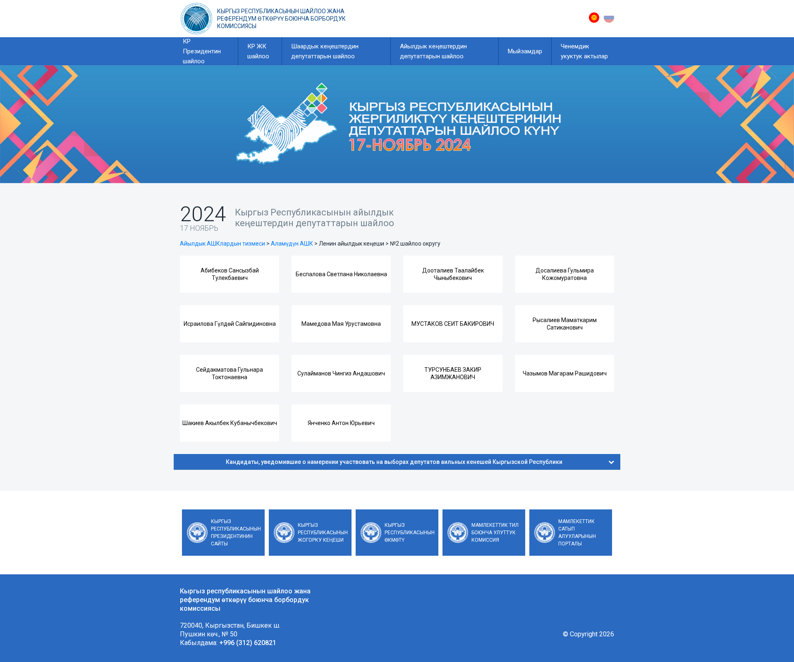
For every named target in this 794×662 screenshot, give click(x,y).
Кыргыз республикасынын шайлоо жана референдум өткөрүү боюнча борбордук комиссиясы (281, 18)
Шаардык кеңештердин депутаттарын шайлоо (325, 51)
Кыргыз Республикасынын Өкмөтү (410, 532)
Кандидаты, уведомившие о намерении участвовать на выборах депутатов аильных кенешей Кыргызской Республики (394, 462)
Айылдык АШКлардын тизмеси (222, 243)
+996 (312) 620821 (247, 643)
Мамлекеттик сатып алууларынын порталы (577, 533)
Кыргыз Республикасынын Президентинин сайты (236, 533)
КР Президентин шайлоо (202, 51)
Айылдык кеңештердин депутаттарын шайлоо (433, 51)
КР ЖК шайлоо (258, 51)
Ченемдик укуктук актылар (584, 51)
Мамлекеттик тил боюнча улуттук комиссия (495, 532)
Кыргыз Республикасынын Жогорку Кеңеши (323, 532)
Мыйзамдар (525, 51)
